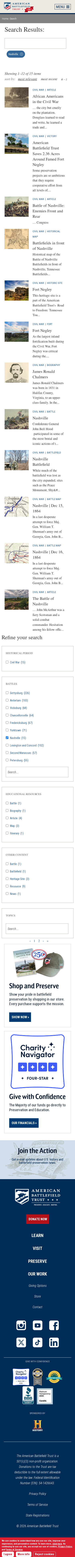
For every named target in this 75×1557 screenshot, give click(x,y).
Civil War (38, 89)
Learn (37, 1235)
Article (51, 89)
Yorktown (18, 730)
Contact (37, 1307)
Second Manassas (23, 753)
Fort (49, 324)
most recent (49, 79)
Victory (52, 136)
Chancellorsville (21, 715)
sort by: (10, 79)
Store (42, 1296)
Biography (53, 365)
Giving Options (38, 1286)
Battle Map (54, 499)
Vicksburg (18, 708)
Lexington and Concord (26, 745)
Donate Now (38, 1219)
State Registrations (37, 1515)
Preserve (37, 1261)
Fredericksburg (21, 723)
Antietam (18, 700)
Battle (51, 411)
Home (21, 6)
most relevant (27, 79)
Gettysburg (19, 693)
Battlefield (54, 452)
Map (14, 826)
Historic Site (54, 283)
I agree (8, 1554)
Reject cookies (44, 1554)
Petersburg (18, 760)
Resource (17, 886)
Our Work (37, 1274)
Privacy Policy (37, 1494)
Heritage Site (19, 879)
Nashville (17, 738)
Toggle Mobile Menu (62, 7)
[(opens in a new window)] (21, 1325)
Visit (37, 1248)
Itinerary (16, 833)
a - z (64, 79)
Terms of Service (37, 1505)
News (15, 894)
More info (24, 1554)
